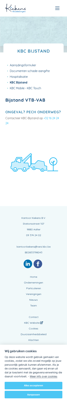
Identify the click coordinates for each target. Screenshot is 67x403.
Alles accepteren (33, 385)
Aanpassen (33, 394)
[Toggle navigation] (57, 8)
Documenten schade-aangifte (30, 71)
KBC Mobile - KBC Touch (25, 88)
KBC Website (32, 322)
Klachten (33, 340)
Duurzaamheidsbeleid (33, 334)
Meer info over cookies (43, 376)
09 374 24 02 (33, 235)
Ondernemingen (33, 282)
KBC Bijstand (18, 82)
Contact (33, 317)
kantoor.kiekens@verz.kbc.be (34, 246)
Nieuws (33, 299)
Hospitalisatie (19, 76)
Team (33, 305)
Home (33, 276)
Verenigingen (33, 294)
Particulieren (33, 288)
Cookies (33, 328)
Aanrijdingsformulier (23, 65)
